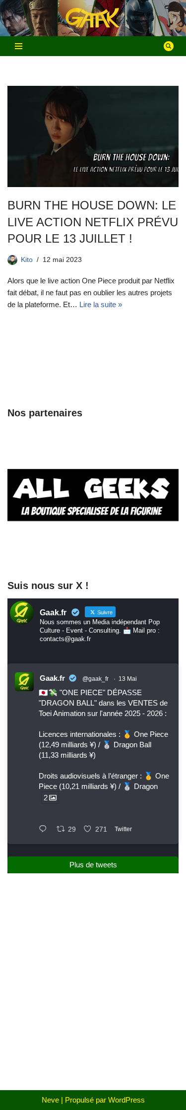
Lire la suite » (100, 304)
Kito (27, 259)
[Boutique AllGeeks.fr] (93, 551)
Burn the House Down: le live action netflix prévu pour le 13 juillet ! (92, 221)
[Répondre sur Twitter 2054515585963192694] (45, 830)
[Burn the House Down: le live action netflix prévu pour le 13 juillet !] (93, 136)
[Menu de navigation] (18, 46)
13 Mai (128, 678)
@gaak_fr (95, 678)
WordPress (126, 1100)
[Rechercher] (169, 46)
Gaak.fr (52, 678)
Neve (50, 1100)
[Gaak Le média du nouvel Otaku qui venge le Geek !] (93, 18)
